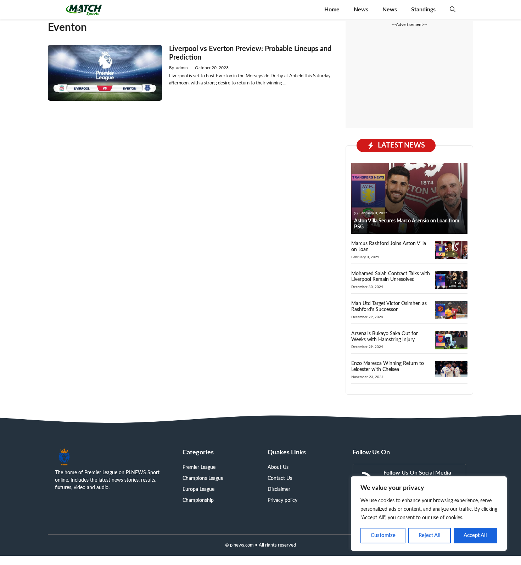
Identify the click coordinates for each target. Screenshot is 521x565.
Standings (423, 9)
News (361, 9)
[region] (429, 513)
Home (332, 9)
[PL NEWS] (84, 10)
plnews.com (242, 545)
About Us (278, 467)
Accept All (475, 535)
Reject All (430, 535)
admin (182, 68)
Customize (383, 535)
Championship (198, 500)
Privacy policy (282, 500)
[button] (453, 10)
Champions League (203, 478)
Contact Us (280, 478)
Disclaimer (279, 489)
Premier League (199, 467)
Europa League (198, 489)
